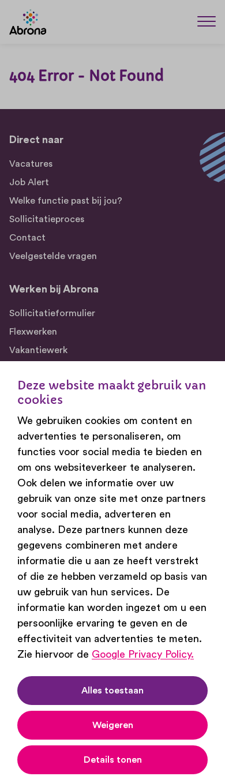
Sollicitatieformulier (52, 313)
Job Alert (29, 182)
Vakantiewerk (38, 350)
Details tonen (113, 759)
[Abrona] (27, 22)
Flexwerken (33, 331)
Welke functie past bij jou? (65, 200)
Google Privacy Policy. (143, 654)
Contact (27, 237)
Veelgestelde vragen (53, 256)
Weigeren (112, 725)
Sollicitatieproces (46, 219)
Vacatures (30, 163)
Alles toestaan (112, 690)
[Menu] (206, 21)
